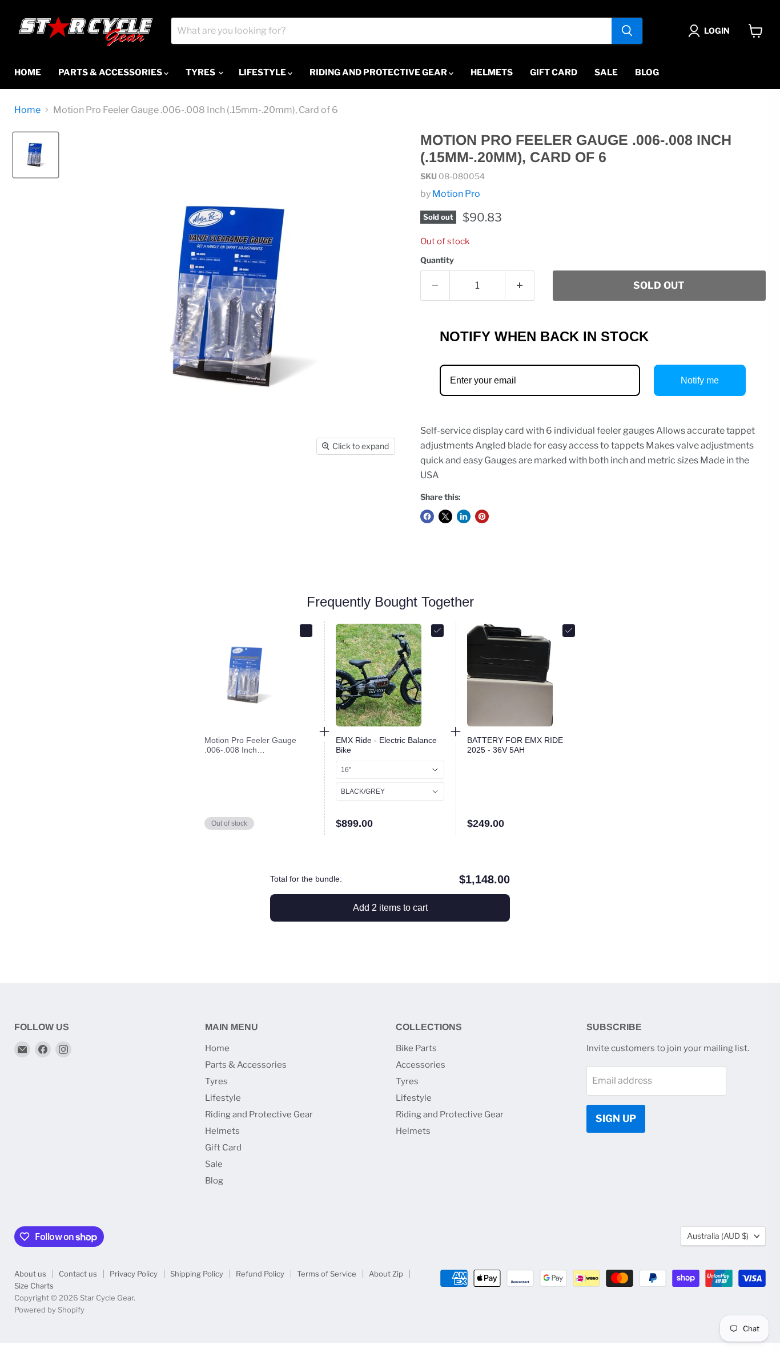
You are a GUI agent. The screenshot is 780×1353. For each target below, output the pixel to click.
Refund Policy (260, 1273)
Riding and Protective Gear (379, 72)
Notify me (700, 380)
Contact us (78, 1273)
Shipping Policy (196, 1273)
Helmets (492, 72)
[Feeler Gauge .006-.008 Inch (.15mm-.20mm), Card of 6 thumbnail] (35, 154)
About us (30, 1273)
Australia (718, 1236)
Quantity (437, 260)
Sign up (616, 1118)
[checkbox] (306, 630)
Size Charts (34, 1285)
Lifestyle (263, 72)
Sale (606, 72)
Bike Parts (416, 1048)
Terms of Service (326, 1273)
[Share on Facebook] (427, 516)
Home (27, 72)
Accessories (420, 1065)
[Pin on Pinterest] (482, 516)
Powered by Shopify (49, 1309)
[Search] (627, 31)
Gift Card (553, 72)
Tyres (201, 72)
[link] (258, 745)
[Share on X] (445, 516)
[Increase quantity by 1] (519, 285)
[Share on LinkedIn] (464, 516)
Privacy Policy (134, 1273)
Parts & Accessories (111, 72)
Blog (647, 72)
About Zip (386, 1273)
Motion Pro (456, 193)
